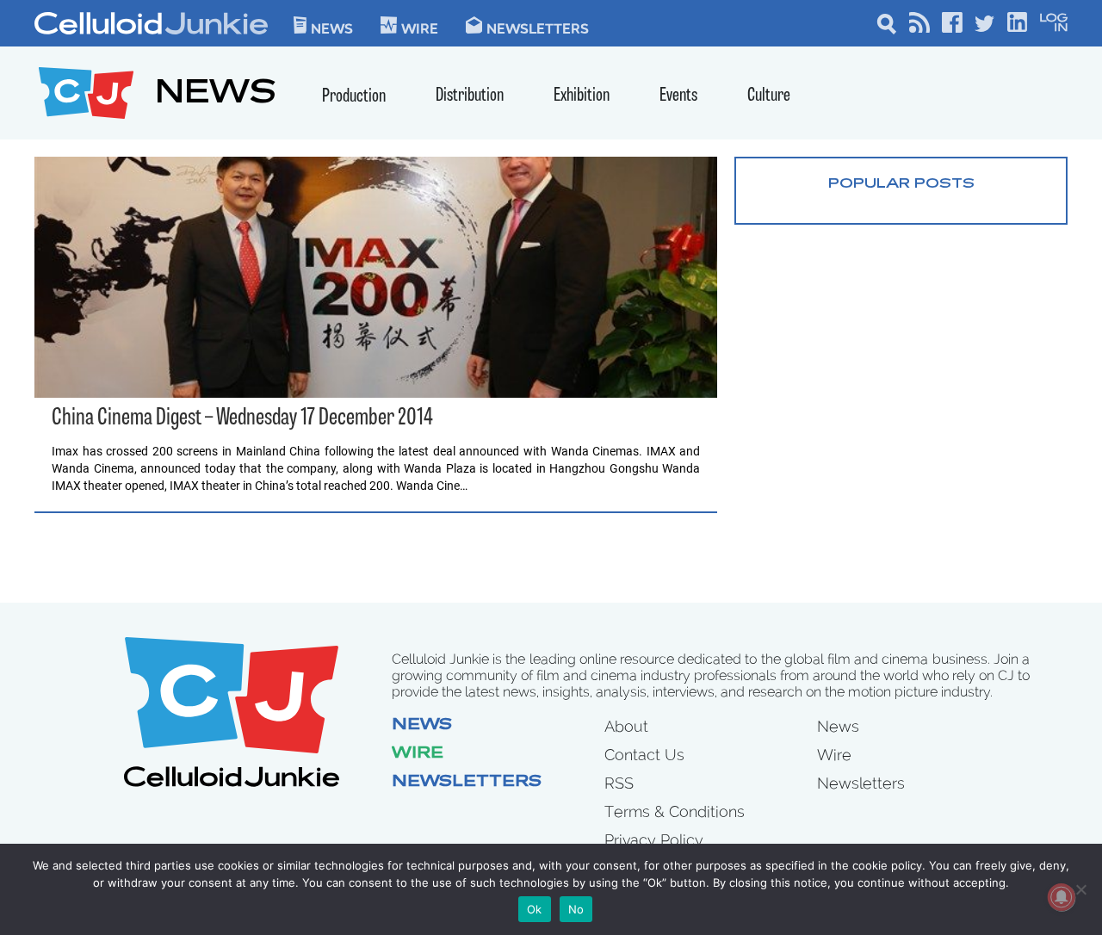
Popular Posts (901, 184)
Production (354, 97)
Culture (768, 96)
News (332, 27)
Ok (534, 909)
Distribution (470, 96)
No (576, 909)
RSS (619, 783)
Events (678, 96)
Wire (417, 754)
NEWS (215, 95)
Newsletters (537, 27)
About (626, 726)
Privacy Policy (653, 840)
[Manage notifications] (1061, 897)
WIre (419, 27)
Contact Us (644, 755)
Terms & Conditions (674, 811)
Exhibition (582, 96)
